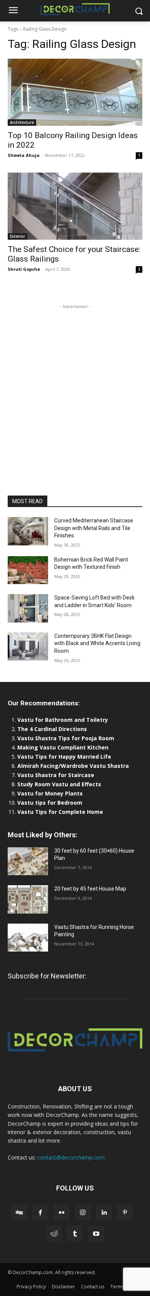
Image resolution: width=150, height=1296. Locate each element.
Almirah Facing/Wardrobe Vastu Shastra (73, 765)
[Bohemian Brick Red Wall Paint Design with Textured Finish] (28, 570)
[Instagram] (82, 1212)
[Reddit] (54, 1233)
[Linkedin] (104, 1212)
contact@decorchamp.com (71, 1157)
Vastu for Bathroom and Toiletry (63, 719)
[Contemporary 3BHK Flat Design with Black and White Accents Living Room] (28, 646)
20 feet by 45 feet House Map (90, 889)
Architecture (22, 122)
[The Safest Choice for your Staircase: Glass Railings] (75, 206)
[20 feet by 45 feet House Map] (28, 899)
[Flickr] (61, 1212)
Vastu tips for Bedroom (49, 802)
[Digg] (19, 1212)
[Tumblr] (75, 1233)
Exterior (17, 236)
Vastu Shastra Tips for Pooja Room (65, 738)
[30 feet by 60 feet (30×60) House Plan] (28, 861)
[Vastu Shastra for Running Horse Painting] (28, 938)
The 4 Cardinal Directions (52, 729)
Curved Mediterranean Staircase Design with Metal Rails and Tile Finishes (93, 527)
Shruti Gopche (24, 269)
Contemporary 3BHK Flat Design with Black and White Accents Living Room (97, 643)
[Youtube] (96, 1233)
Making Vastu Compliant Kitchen (62, 747)
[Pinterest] (125, 1212)
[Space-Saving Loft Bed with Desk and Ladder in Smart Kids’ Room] (28, 608)
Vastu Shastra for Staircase (55, 775)
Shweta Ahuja (24, 155)
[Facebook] (40, 1212)
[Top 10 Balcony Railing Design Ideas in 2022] (75, 92)
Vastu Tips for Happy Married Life (64, 756)
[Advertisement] (75, 385)
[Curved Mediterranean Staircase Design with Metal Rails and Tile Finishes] (28, 531)
